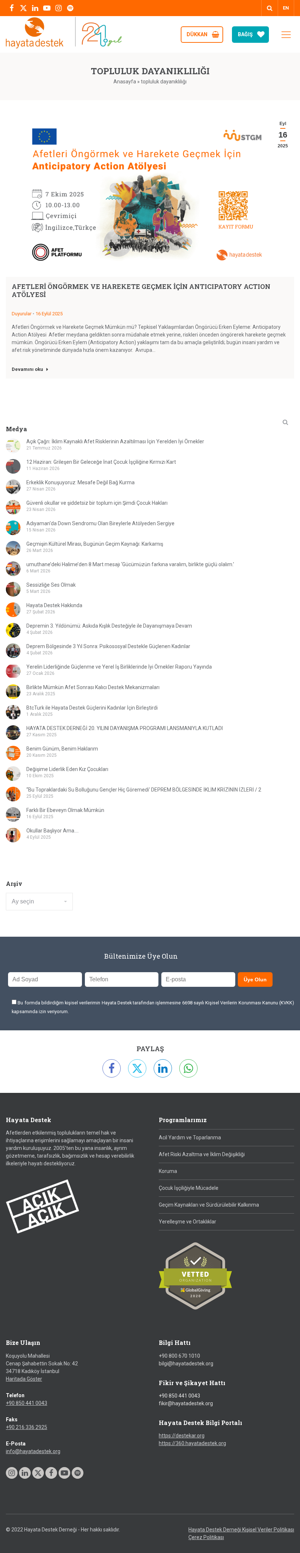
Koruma (168, 1171)
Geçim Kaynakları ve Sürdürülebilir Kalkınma (209, 1205)
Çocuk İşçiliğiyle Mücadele (188, 1188)
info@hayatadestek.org (33, 1451)
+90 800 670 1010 (179, 1356)
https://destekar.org (182, 1436)
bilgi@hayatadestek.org (186, 1363)
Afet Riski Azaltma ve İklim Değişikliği (202, 1154)
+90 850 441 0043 (26, 1403)
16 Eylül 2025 (49, 313)
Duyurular (21, 313)
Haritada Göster (24, 1379)
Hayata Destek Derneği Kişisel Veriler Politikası (241, 1530)
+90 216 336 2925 (26, 1427)
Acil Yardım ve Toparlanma (190, 1137)
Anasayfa (124, 81)
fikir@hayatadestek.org (186, 1403)
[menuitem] (286, 8)
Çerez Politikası (206, 1537)
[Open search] (270, 8)
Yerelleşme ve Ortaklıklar (187, 1222)
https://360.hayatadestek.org (192, 1443)
